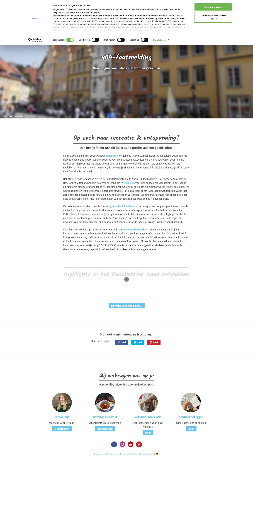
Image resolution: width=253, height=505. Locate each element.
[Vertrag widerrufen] (191, 402)
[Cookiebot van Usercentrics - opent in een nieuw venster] (35, 40)
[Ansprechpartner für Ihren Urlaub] (148, 402)
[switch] (95, 40)
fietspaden (112, 155)
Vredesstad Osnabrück (134, 229)
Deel (123, 342)
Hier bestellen (105, 428)
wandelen (129, 183)
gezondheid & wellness (122, 206)
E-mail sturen (62, 428)
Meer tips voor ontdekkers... (126, 305)
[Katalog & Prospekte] (105, 402)
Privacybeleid (114, 454)
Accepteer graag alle (213, 7)
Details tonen (159, 40)
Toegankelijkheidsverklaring (137, 454)
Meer (148, 432)
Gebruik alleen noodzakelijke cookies (213, 17)
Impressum (99, 454)
